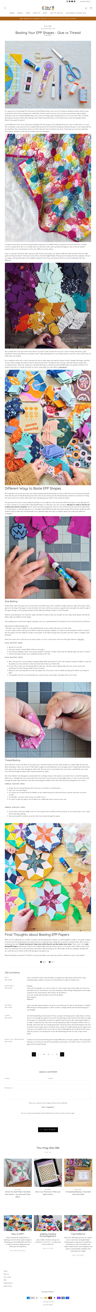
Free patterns (78, 1255)
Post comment (48, 1107)
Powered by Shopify (48, 1304)
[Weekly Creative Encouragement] (48, 1223)
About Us (6, 1274)
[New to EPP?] (18, 1223)
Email (51, 1078)
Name (7, 1078)
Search (6, 1271)
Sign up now (48, 1248)
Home (12, 13)
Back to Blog (49, 1129)
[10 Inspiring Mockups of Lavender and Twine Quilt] (78, 1173)
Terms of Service (66, 1113)
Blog (45, 13)
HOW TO (36, 13)
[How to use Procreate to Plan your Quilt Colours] (48, 1173)
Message (9, 1088)
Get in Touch (7, 1277)
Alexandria (62, 367)
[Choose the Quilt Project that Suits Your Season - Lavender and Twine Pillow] (18, 1173)
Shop (28, 13)
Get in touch (56, 13)
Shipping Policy (8, 1283)
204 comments (44, 28)
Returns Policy (8, 1286)
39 (48, 1054)
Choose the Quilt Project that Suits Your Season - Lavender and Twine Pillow (18, 1194)
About (20, 13)
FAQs (5, 1280)
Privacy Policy (55, 1113)
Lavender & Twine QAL (76, 13)
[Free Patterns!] (78, 1223)
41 (57, 1054)
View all (48, 1152)
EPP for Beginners (17, 1250)
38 (44, 1054)
